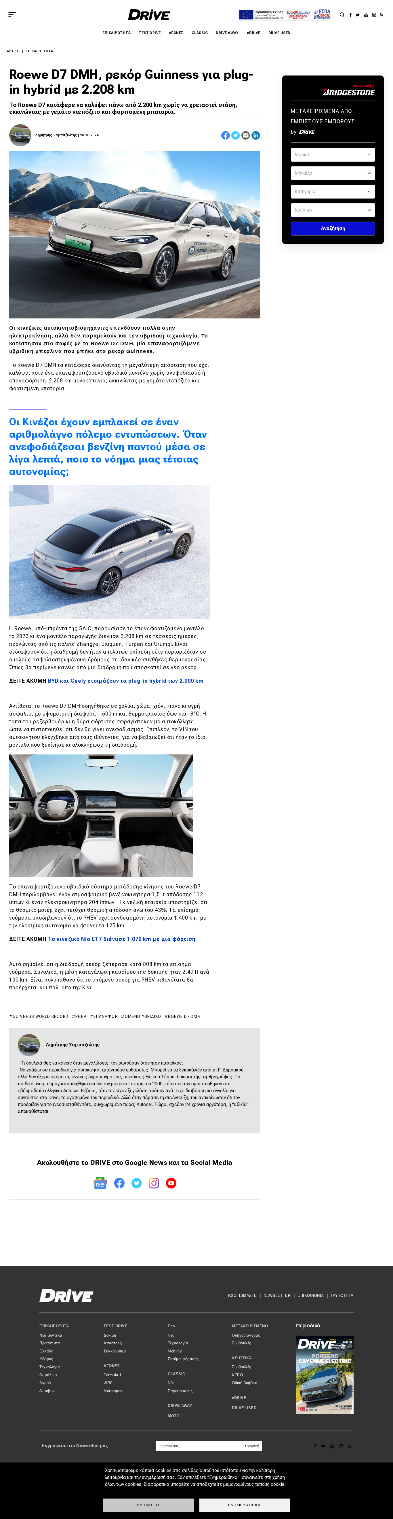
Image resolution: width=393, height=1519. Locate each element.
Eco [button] (171, 1326)
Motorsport (113, 1391)
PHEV (80, 1016)
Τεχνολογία (49, 1367)
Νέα (171, 1335)
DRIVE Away (227, 33)
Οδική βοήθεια (245, 1383)
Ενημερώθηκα (244, 1505)
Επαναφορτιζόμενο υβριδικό (127, 1016)
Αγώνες (176, 33)
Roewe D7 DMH (184, 1016)
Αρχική (13, 51)
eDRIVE (253, 33)
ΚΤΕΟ (237, 1375)
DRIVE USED (279, 33)
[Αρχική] (149, 14)
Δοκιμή (110, 1335)
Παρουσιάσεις (180, 1391)
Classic (200, 33)
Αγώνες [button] (112, 1366)
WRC (108, 1383)
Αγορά (45, 1383)
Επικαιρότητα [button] (54, 1326)
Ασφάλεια (48, 1375)
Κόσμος (46, 1359)
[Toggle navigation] (12, 15)
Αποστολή (113, 1343)
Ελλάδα (46, 1351)
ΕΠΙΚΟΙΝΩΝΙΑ (310, 1295)
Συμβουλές (241, 1343)
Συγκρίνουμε (115, 1351)
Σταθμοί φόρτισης (183, 1359)
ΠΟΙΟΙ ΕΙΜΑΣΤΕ (241, 1295)
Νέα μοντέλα (50, 1335)
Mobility (175, 1351)
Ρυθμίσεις (149, 1505)
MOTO (174, 1416)
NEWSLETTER (277, 1295)
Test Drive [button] (115, 1326)
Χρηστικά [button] (242, 1358)
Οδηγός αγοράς (246, 1335)
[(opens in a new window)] (352, 14)
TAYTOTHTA (342, 1295)
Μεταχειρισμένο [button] (250, 1326)
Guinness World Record (40, 1016)
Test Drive (150, 33)
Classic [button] (176, 1374)
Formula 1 (113, 1375)
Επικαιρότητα (116, 33)
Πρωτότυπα (49, 1343)
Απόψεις (47, 1390)
